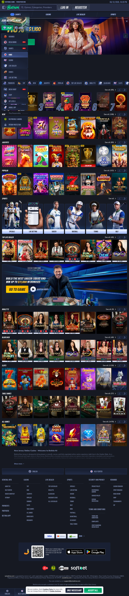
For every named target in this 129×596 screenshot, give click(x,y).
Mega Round (116, 494)
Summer (29, 501)
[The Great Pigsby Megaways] (49, 101)
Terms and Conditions (95, 517)
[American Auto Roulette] (72, 251)
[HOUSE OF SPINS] (85, 101)
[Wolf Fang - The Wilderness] (88, 128)
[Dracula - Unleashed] (103, 128)
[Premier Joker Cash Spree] (56, 128)
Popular (29, 497)
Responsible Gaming (10, 2)
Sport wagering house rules (96, 526)
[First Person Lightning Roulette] (88, 323)
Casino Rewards (118, 486)
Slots (28, 505)
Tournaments (117, 501)
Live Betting (73, 490)
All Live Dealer (52, 501)
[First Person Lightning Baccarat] (72, 407)
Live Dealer (80, 14)
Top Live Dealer (52, 486)
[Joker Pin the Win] (72, 379)
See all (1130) (108, 365)
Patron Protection (21, 2)
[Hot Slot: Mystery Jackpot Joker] (56, 379)
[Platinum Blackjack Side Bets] (119, 407)
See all (111, 198)
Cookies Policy (96, 495)
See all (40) (109, 237)
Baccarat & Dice (53, 497)
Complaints (95, 521)
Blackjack (51, 494)
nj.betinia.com (66, 578)
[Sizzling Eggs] (72, 184)
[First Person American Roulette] (119, 323)
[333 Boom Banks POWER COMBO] (41, 435)
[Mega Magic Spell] (72, 128)
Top (28, 486)
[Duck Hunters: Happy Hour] (67, 101)
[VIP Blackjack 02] (103, 351)
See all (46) (109, 337)
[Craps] (56, 251)
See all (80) (109, 142)
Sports (113, 14)
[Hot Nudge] (41, 379)
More (80, 536)
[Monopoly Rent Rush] (88, 184)
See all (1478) (108, 421)
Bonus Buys (30, 516)
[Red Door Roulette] (41, 251)
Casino (48, 14)
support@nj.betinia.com (72, 581)
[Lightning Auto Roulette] (103, 323)
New (28, 490)
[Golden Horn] (119, 156)
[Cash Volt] (56, 435)
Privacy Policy (96, 486)
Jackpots (29, 494)
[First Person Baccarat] (103, 407)
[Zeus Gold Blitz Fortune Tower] (103, 435)
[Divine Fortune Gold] (31, 101)
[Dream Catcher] (103, 251)
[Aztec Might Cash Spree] (72, 156)
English (35, 471)
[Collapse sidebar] (4, 7)
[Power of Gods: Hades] (119, 184)
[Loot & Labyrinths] (119, 128)
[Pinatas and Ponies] (88, 379)
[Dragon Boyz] (41, 184)
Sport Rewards (117, 490)
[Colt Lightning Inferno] (103, 184)
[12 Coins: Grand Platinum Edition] (103, 156)
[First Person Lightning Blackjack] (56, 407)
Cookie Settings (55, 591)
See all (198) (109, 114)
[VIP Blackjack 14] (119, 351)
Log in (64, 7)
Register (81, 7)
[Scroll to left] (119, 89)
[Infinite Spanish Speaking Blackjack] (119, 251)
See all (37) (109, 393)
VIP (114, 505)
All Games (30, 513)
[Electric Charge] (41, 128)
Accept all (93, 590)
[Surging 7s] (88, 435)
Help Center (98, 471)
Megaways (30, 520)
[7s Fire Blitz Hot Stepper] (121, 101)
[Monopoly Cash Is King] (56, 184)
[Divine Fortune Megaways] (103, 379)
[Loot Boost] (41, 156)
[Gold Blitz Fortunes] (72, 435)
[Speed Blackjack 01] (88, 351)
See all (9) (110, 309)
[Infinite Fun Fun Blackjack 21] (88, 251)
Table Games (30, 509)
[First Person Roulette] (88, 407)
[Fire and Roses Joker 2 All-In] (56, 156)
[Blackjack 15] (41, 351)
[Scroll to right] (124, 89)
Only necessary (74, 590)
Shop (114, 497)
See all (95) (109, 90)
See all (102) (109, 170)
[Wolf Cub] (119, 379)
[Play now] (64, 36)
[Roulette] (56, 323)
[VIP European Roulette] (41, 323)
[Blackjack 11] (56, 351)
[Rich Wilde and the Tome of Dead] (119, 435)
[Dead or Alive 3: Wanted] (103, 101)
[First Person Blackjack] (41, 407)
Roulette (51, 490)
